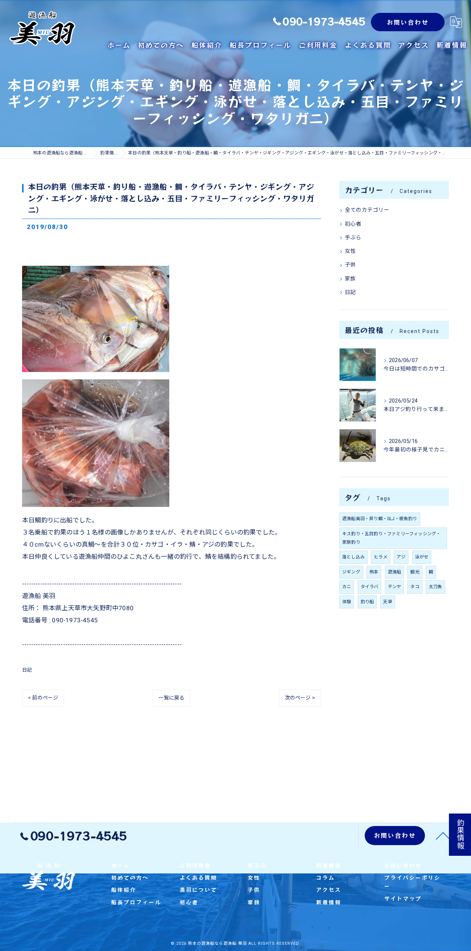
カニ (346, 586)
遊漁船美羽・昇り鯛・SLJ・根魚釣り (379, 518)
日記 (27, 670)
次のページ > (300, 698)
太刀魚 (435, 586)
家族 (350, 279)
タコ (414, 586)
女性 (350, 251)
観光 (414, 572)
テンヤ (394, 586)
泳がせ (422, 556)
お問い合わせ (408, 22)
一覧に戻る (171, 698)
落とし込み (353, 556)
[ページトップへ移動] (443, 835)
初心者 (353, 224)
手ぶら (353, 238)
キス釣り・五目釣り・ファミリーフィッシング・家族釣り (391, 538)
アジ (401, 556)
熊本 (373, 572)
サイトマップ (403, 898)
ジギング (351, 572)
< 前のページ (43, 698)
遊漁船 (394, 572)
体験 (346, 601)
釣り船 (367, 601)
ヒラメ (380, 556)
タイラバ (370, 586)
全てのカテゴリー (367, 210)
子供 (350, 265)
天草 (387, 601)
